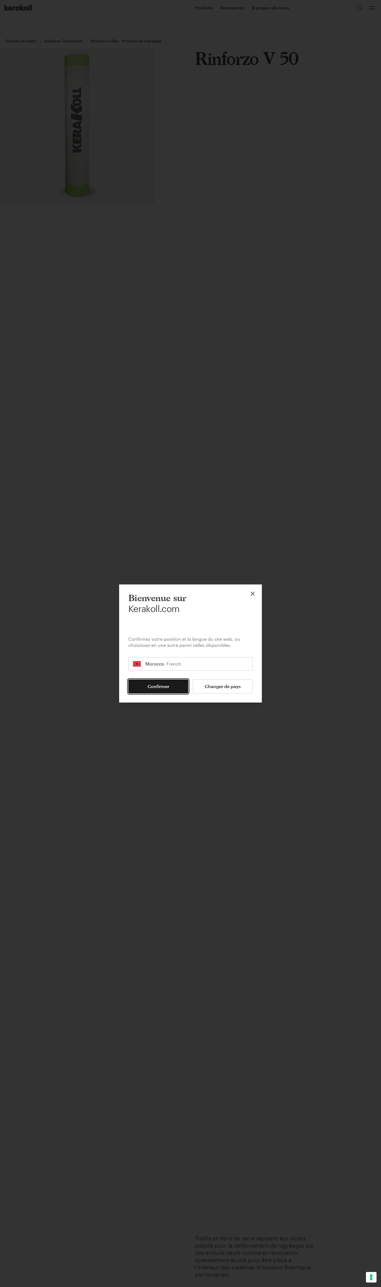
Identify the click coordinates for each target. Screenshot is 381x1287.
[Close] (252, 593)
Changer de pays (223, 686)
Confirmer (158, 686)
